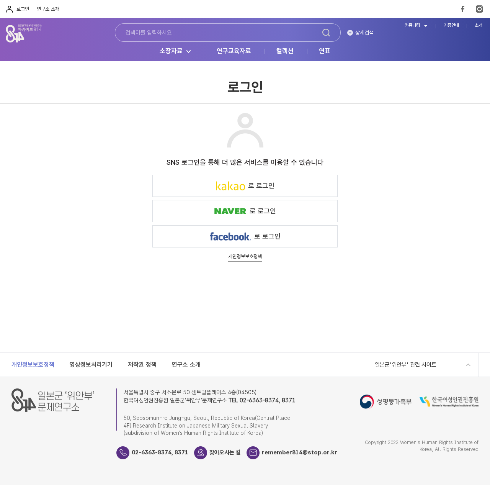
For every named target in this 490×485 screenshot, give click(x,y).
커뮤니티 (412, 25)
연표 (324, 51)
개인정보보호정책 (245, 256)
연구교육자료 (234, 51)
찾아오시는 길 (225, 452)
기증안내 (451, 25)
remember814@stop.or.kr (299, 452)
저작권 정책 (142, 364)
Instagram (479, 9)
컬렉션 (285, 51)
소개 (478, 25)
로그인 (22, 9)
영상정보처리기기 (91, 364)
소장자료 (171, 51)
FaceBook (462, 9)
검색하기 (326, 32)
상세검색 (364, 32)
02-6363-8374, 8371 (160, 452)
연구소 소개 (48, 9)
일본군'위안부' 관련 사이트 (405, 364)
